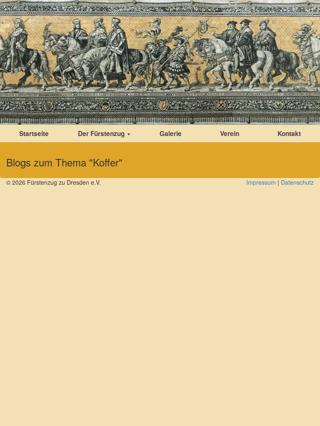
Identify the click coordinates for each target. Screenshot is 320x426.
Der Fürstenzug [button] (102, 133)
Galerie (171, 133)
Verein (229, 133)
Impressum (261, 182)
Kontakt (289, 133)
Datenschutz (297, 182)
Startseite (34, 133)
